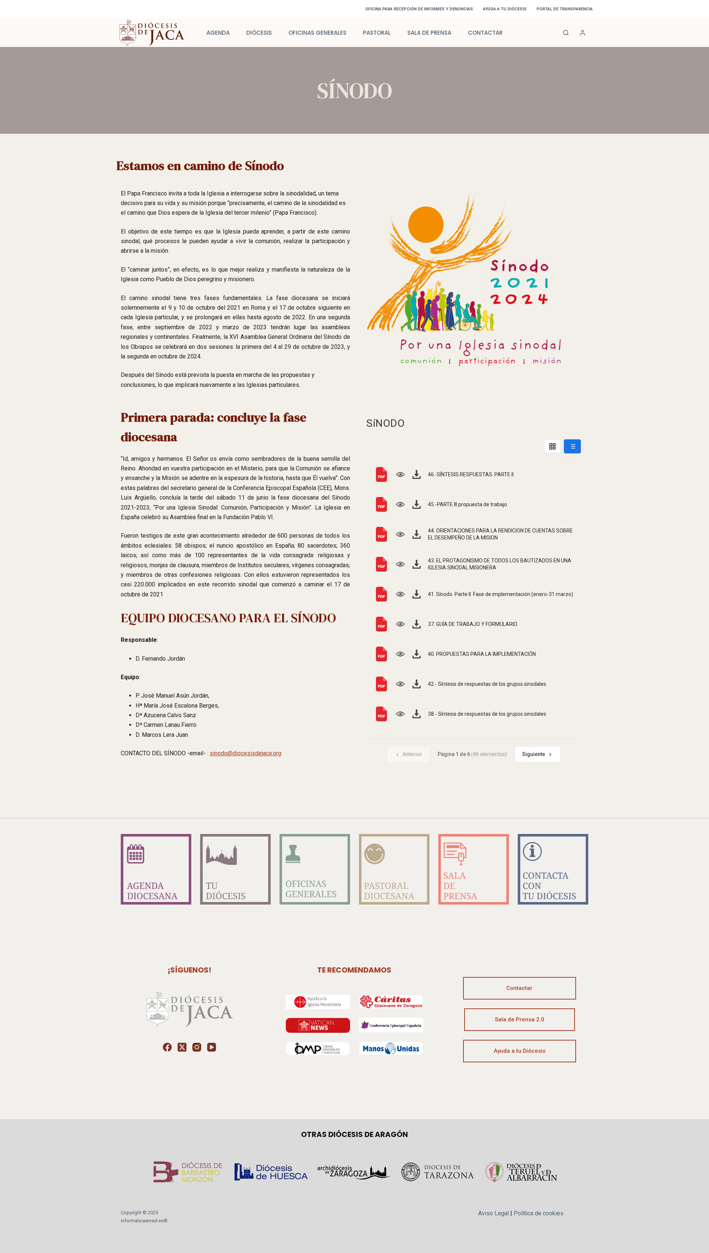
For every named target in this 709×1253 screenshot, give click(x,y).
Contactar (519, 988)
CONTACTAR (485, 33)
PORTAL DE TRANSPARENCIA (565, 9)
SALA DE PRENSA (429, 33)
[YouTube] (211, 1047)
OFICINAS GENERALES (317, 33)
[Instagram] (196, 1047)
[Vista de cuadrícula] (552, 446)
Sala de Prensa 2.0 (519, 1019)
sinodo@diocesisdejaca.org (245, 753)
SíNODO (385, 423)
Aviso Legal (493, 1213)
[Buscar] (566, 32)
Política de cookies (539, 1213)
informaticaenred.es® (144, 1220)
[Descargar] (416, 474)
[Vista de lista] (572, 446)
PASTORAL (377, 33)
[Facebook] (167, 1047)
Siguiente (533, 754)
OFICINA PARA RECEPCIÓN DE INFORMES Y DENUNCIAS (419, 9)
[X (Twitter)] (182, 1047)
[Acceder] (582, 32)
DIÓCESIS (259, 33)
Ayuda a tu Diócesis (519, 1051)
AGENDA (218, 33)
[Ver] (400, 474)
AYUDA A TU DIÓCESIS (505, 9)
